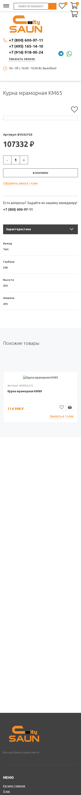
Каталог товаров (14, 785)
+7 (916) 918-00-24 (26, 52)
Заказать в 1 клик (62, 416)
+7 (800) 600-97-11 (26, 40)
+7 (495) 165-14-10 (26, 46)
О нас (6, 791)
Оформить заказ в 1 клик (20, 183)
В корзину (40, 172)
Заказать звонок (22, 59)
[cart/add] (70, 407)
